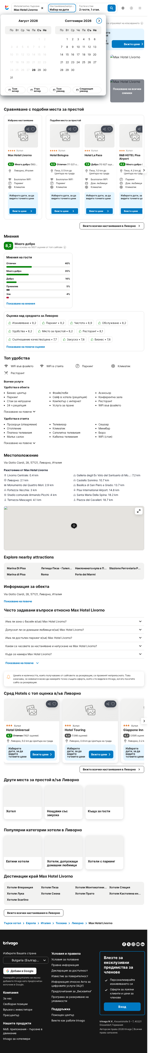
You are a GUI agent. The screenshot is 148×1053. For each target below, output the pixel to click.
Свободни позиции (15, 1004)
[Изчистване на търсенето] (42, 8)
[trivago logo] (7, 8)
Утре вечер (37, 89)
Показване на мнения (20, 303)
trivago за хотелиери (16, 1038)
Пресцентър (11, 1015)
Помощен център (61, 1014)
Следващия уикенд (86, 89)
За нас (7, 998)
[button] (127, 66)
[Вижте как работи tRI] (64, 247)
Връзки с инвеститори (17, 1009)
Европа (31, 923)
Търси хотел (12, 923)
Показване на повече (18, 411)
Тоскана (61, 923)
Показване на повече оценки (25, 346)
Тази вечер (15, 89)
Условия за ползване (64, 959)
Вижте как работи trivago (67, 1020)
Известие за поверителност (68, 976)
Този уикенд (60, 89)
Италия (46, 923)
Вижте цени (19, 211)
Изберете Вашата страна (19, 953)
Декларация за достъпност (68, 970)
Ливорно (78, 923)
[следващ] (99, 20)
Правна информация (64, 965)
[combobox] (29, 10)
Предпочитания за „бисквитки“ (70, 991)
